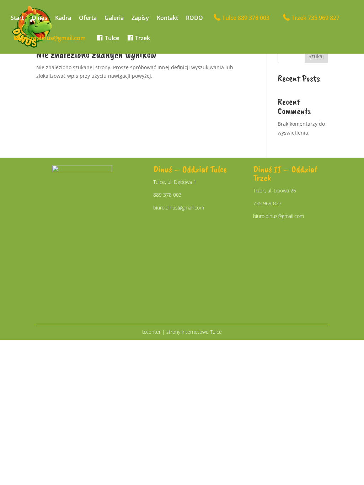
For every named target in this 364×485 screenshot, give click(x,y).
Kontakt (167, 18)
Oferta (88, 18)
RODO (194, 18)
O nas (39, 18)
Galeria (114, 18)
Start (17, 18)
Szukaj (316, 56)
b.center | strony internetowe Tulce (182, 331)
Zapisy (140, 18)
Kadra (63, 18)
